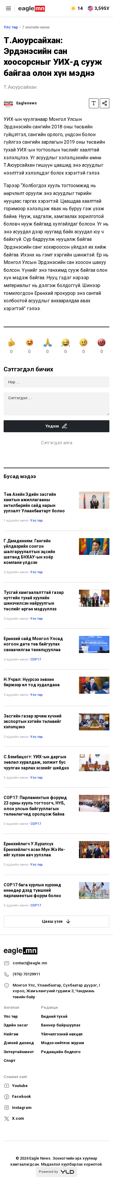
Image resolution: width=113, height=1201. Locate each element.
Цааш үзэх (52, 921)
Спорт (9, 1060)
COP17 (35, 659)
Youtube (20, 1085)
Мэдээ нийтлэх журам (62, 1043)
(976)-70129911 (26, 974)
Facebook (21, 1096)
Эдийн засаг (16, 1025)
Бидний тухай (54, 1016)
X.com (18, 1118)
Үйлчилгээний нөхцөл (62, 1034)
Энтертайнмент (19, 1052)
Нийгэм (11, 1034)
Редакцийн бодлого (60, 1052)
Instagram (22, 1107)
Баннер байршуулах (60, 1025)
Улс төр (11, 27)
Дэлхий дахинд (19, 1043)
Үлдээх (52, 426)
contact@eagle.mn (30, 963)
